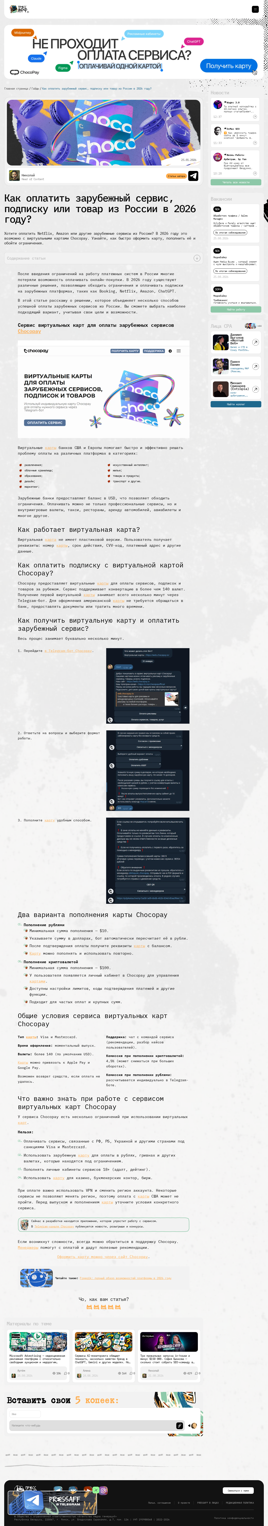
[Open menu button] (255, 9)
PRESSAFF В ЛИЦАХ (207, 1502)
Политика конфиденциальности (234, 1518)
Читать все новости (236, 182)
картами (37, 981)
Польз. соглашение (159, 1502)
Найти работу (236, 309)
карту (50, 820)
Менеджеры (28, 1247)
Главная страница (16, 88)
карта (50, 539)
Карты (23, 1062)
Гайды (35, 88)
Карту (35, 953)
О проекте (184, 1502)
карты (50, 447)
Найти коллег (236, 404)
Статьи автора (176, 176)
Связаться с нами (238, 1490)
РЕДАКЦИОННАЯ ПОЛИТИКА (240, 1502)
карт (22, 1122)
